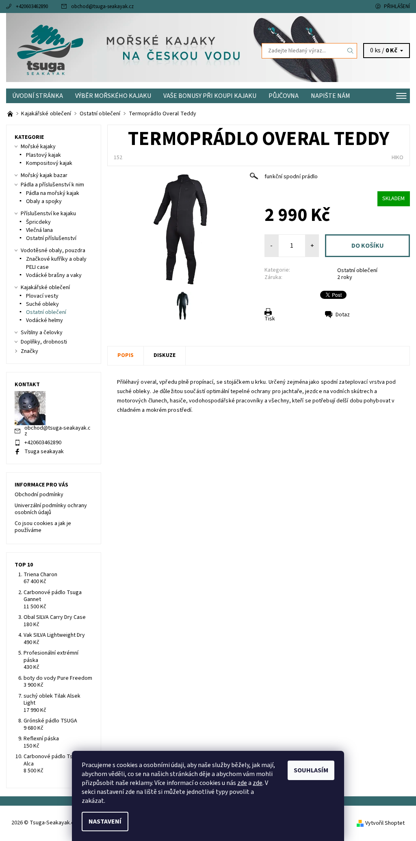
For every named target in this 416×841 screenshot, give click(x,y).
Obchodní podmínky (39, 495)
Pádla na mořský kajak (52, 193)
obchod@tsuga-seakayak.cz (102, 6)
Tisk (269, 319)
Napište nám (330, 95)
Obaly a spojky (44, 201)
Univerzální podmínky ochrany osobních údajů (51, 509)
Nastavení (105, 821)
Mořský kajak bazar (44, 175)
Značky (29, 351)
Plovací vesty (42, 296)
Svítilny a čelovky (42, 333)
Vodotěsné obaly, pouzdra (53, 250)
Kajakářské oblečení (45, 287)
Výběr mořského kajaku (113, 95)
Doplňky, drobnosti (44, 342)
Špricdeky (38, 222)
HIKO (397, 157)
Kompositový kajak (49, 163)
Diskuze (165, 355)
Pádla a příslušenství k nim (52, 185)
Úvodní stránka (37, 95)
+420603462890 (32, 6)
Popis (125, 355)
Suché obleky (42, 304)
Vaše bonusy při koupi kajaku (209, 95)
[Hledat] (350, 50)
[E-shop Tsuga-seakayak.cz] (10, 114)
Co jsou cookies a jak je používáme (43, 527)
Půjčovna (284, 95)
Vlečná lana (39, 230)
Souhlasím (311, 770)
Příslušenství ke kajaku (48, 214)
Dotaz (343, 315)
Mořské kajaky (38, 147)
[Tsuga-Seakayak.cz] (107, 50)
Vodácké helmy (44, 320)
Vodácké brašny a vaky (54, 275)
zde (242, 782)
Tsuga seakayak (44, 452)
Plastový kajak (43, 155)
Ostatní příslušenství (51, 238)
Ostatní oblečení (357, 270)
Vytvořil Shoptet (385, 823)
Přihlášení (397, 6)
